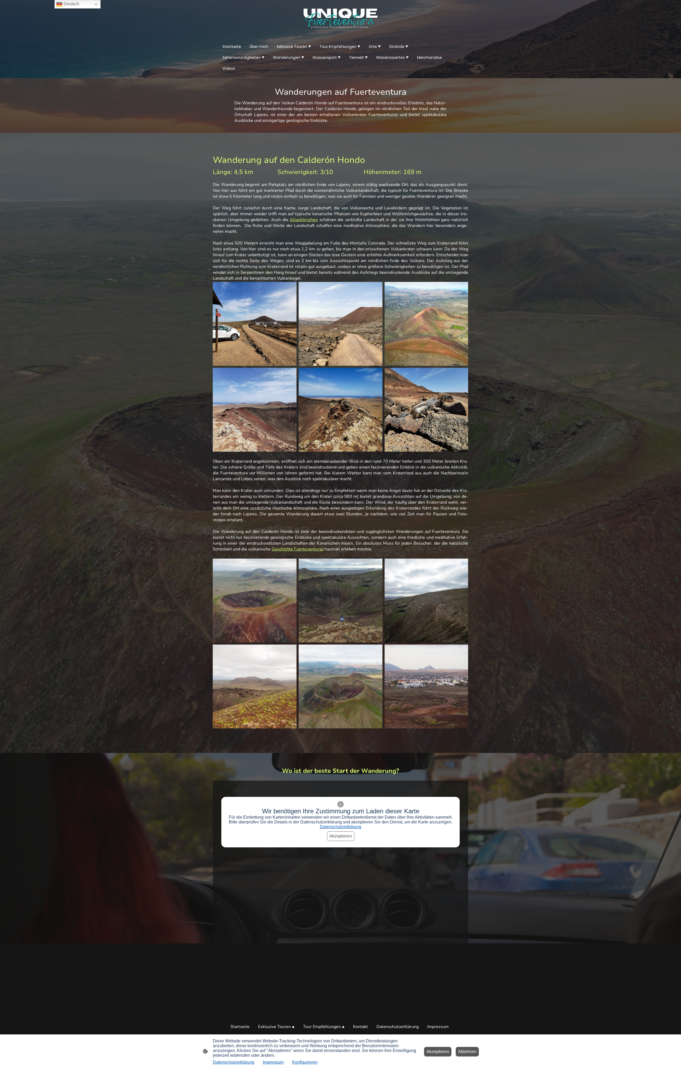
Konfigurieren (305, 1062)
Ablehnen (467, 1051)
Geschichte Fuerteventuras (297, 549)
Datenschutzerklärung (340, 826)
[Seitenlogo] (340, 18)
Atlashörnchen (304, 220)
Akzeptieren (340, 836)
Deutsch (71, 4)
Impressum (273, 1062)
